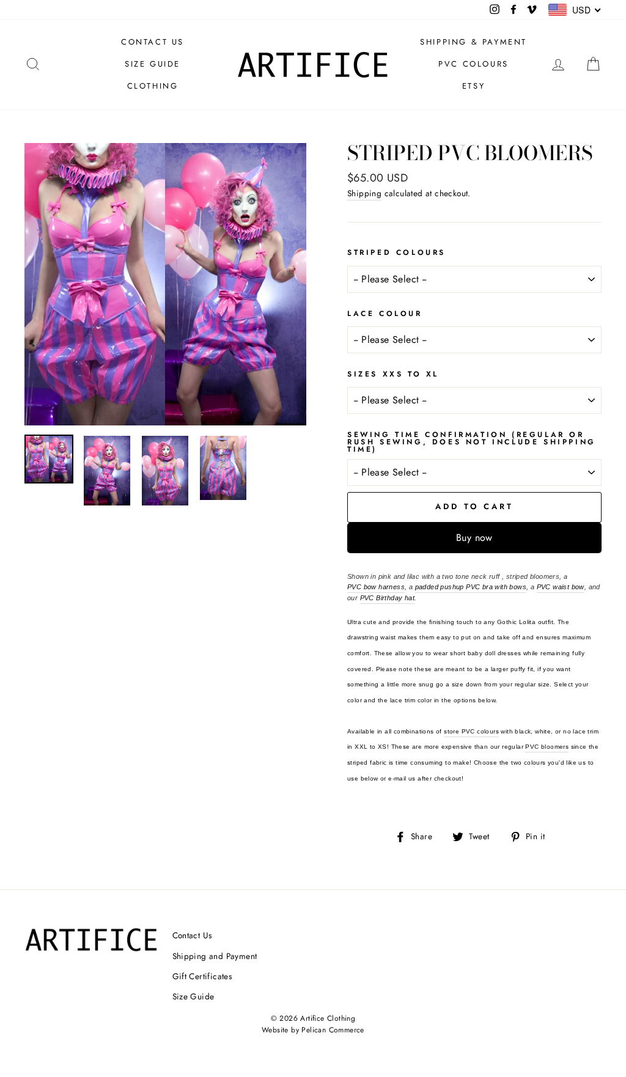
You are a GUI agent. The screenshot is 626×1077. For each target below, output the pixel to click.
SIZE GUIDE (152, 64)
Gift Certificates (202, 976)
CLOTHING (153, 86)
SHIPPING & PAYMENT (473, 42)
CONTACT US (152, 42)
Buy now (474, 538)
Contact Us (192, 935)
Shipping (364, 193)
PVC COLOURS (473, 64)
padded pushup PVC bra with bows (470, 586)
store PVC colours (471, 731)
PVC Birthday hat (387, 597)
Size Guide (193, 996)
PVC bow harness (376, 586)
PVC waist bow (560, 586)
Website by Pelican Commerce (313, 1029)
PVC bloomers (547, 746)
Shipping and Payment (214, 956)
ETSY (473, 86)
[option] (165, 284)
